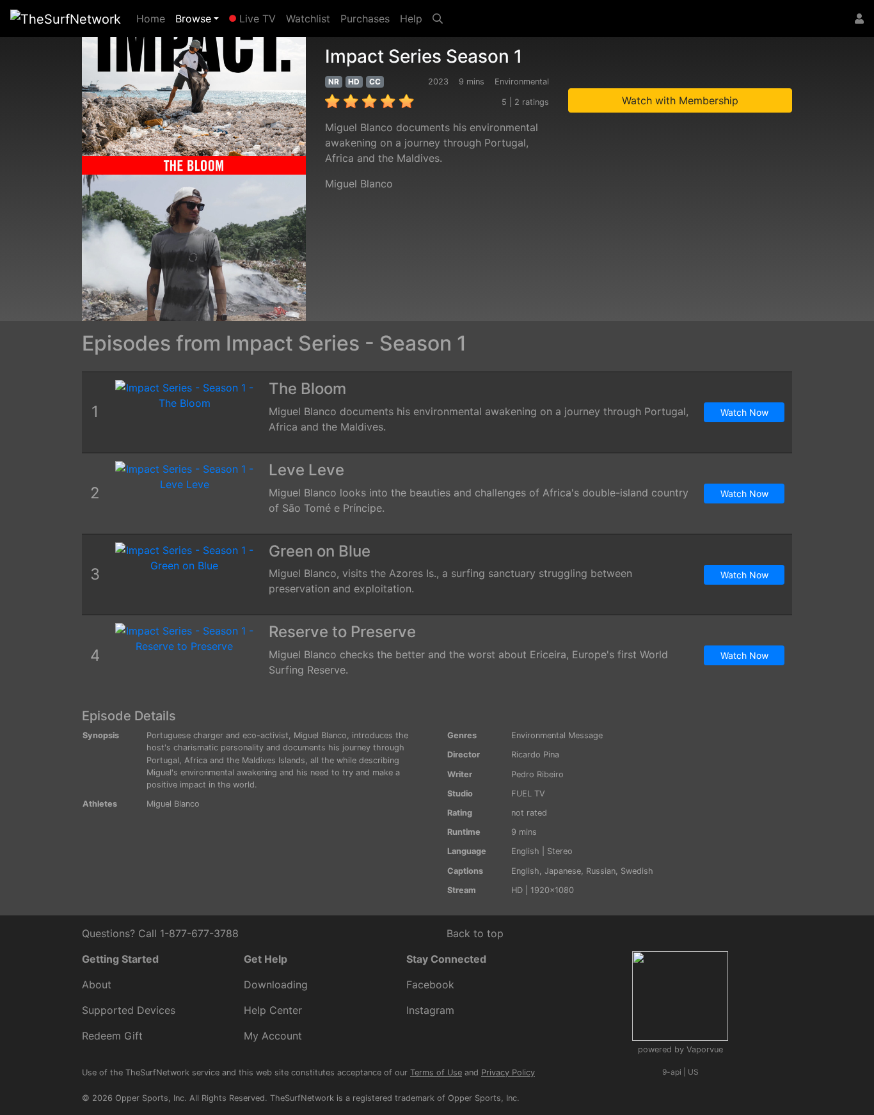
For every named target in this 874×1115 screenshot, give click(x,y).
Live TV (256, 18)
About (96, 984)
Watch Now (744, 412)
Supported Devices (128, 1010)
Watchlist (308, 18)
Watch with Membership (680, 100)
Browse (193, 18)
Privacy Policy (508, 1072)
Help (411, 18)
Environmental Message (557, 735)
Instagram (430, 1010)
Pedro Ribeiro (537, 774)
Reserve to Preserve (342, 631)
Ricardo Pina (535, 754)
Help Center (273, 1010)
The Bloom (307, 388)
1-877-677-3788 (199, 933)
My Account (273, 1035)
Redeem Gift (112, 1035)
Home (153, 18)
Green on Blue (319, 551)
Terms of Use (436, 1072)
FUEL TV (528, 793)
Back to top (475, 933)
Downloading (276, 984)
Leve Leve (306, 470)
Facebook (430, 984)
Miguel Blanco (359, 183)
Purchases (365, 18)
